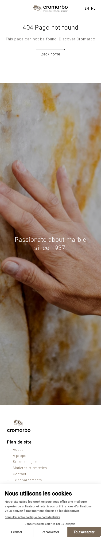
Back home (50, 54)
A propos (21, 456)
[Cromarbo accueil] (50, 425)
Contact (19, 474)
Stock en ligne (25, 462)
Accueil (19, 449)
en (87, 8)
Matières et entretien (30, 468)
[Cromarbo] (50, 8)
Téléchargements (27, 480)
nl (93, 8)
